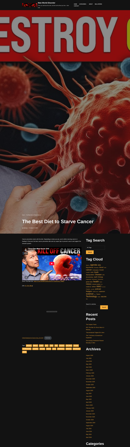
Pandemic (88, 289)
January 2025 (90, 411)
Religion (89, 291)
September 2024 (90, 422)
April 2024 (89, 437)
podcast (98, 289)
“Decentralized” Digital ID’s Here (95, 332)
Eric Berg (69, 345)
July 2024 (88, 428)
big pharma (89, 267)
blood (101, 267)
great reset (89, 282)
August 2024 (89, 425)
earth (96, 277)
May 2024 (88, 434)
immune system (96, 284)
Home (75, 4)
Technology (91, 296)
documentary (89, 277)
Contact (76, 6)
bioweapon (96, 267)
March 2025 (89, 405)
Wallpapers (98, 4)
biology (29, 345)
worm (24, 352)
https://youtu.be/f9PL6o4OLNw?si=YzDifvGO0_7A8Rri (49, 281)
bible (99, 265)
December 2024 (90, 414)
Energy (100, 277)
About (91, 4)
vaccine (103, 296)
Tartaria (98, 294)
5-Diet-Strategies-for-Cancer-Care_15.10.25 (32, 337)
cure (51, 345)
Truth (99, 296)
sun (95, 294)
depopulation (90, 274)
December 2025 (90, 379)
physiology (76, 348)
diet (56, 345)
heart (101, 281)
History (88, 284)
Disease (62, 345)
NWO (99, 286)
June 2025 (89, 396)
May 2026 (88, 364)
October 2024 (90, 419)
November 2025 (90, 381)
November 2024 (90, 417)
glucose (35, 348)
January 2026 (90, 376)
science (89, 294)
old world (103, 286)
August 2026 (89, 355)
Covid (101, 270)
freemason (94, 279)
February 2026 (90, 373)
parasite (68, 348)
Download (47, 337)
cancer (89, 270)
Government (100, 279)
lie (101, 284)
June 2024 (89, 431)
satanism (102, 291)
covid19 (88, 272)
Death (96, 272)
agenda (93, 265)
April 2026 (89, 367)
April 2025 (89, 402)
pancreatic (61, 348)
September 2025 (90, 387)
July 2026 (88, 358)
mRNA (94, 286)
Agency (88, 265)
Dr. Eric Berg (28, 285)
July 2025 (88, 393)
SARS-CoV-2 (95, 291)
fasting (76, 345)
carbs (41, 345)
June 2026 (89, 361)
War (87, 299)
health (49, 348)
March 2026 (89, 370)
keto (54, 348)
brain (105, 267)
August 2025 (89, 390)
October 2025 (90, 384)
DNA (103, 274)
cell (46, 345)
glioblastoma (27, 348)
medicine (88, 286)
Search (104, 307)
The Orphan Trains (91, 324)
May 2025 (88, 399)
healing (42, 348)
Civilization (95, 270)
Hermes (26, 228)
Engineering (88, 279)
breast (35, 345)
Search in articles (91, 304)
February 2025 (90, 408)
